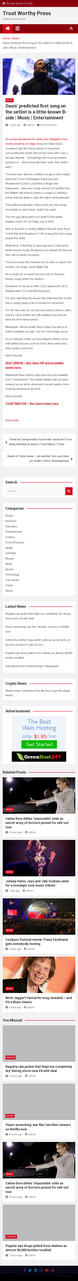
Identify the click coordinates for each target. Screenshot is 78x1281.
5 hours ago (15, 1134)
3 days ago (15, 1007)
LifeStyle (10, 553)
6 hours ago (15, 832)
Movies (9, 558)
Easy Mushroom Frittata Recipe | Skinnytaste (32, 666)
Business (10, 521)
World (8, 590)
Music (9, 100)
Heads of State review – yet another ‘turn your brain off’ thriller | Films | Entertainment (38, 459)
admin (30, 125)
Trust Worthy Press (27, 13)
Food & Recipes (14, 542)
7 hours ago (15, 1255)
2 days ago (15, 948)
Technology (12, 574)
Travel (9, 585)
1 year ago (15, 125)
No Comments (48, 125)
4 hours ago (15, 1075)
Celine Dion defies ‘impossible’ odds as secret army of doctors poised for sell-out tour (37, 823)
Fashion (10, 537)
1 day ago (14, 890)
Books (9, 515)
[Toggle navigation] (17, 28)
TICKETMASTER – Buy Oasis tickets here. (32, 403)
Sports (9, 569)
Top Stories (12, 580)
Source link (12, 420)
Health (9, 548)
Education (11, 526)
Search (69, 491)
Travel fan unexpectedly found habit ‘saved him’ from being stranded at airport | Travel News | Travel (40, 442)
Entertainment (13, 531)
